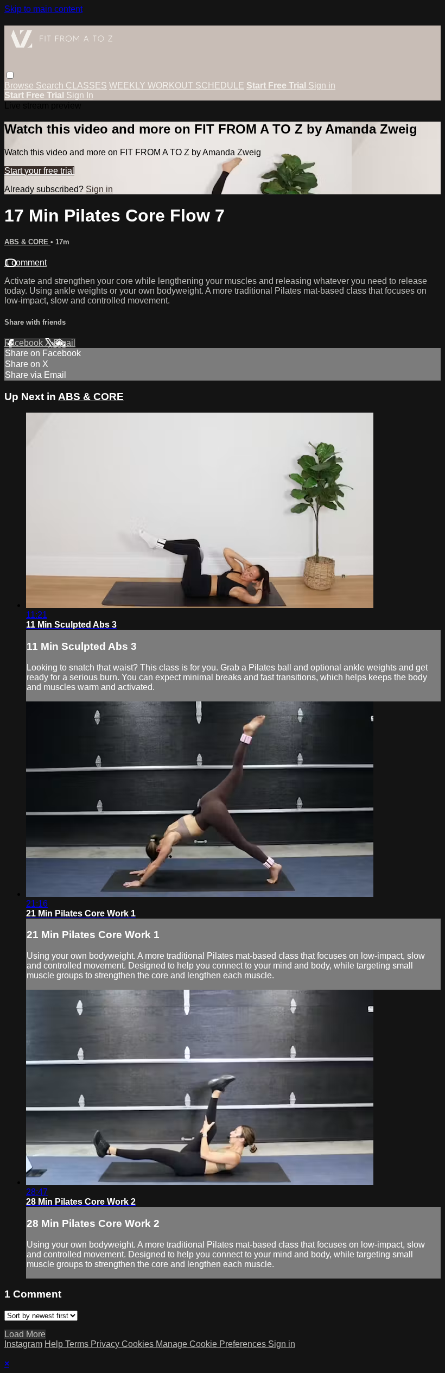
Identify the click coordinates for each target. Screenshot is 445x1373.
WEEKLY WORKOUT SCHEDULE (176, 85)
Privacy (106, 1344)
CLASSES (86, 85)
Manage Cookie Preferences (212, 1344)
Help (54, 1344)
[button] (10, 75)
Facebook (24, 342)
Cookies (139, 1344)
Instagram (23, 1344)
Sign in (321, 85)
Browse (20, 85)
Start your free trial (39, 170)
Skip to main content (43, 9)
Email (64, 342)
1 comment (25, 262)
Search (51, 85)
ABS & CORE (27, 242)
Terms (78, 1344)
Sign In (79, 95)
